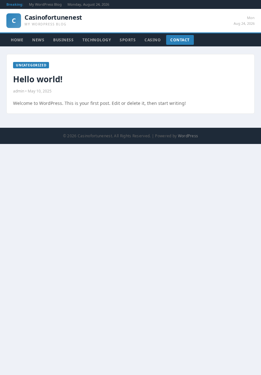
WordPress (188, 136)
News (38, 40)
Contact (180, 40)
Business (63, 40)
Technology (96, 40)
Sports (128, 40)
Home (17, 40)
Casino (153, 40)
